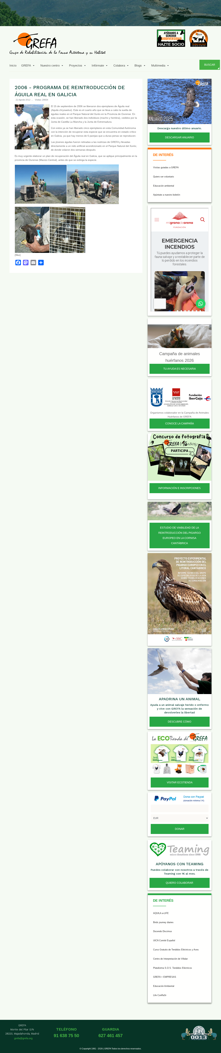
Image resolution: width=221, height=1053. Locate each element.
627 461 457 (110, 1035)
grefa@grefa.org (23, 1038)
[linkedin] (197, 18)
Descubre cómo (179, 721)
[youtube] (189, 18)
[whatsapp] (206, 18)
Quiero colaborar (179, 882)
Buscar (209, 64)
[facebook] (155, 18)
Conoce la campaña (179, 423)
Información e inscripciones (179, 488)
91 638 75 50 (66, 1035)
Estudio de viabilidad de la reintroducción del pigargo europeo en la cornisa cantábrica (179, 535)
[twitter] (164, 18)
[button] (28, 65)
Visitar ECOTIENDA (180, 782)
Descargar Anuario (179, 137)
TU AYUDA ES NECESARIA (179, 368)
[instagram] (172, 18)
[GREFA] (57, 43)
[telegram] (214, 18)
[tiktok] (180, 18)
